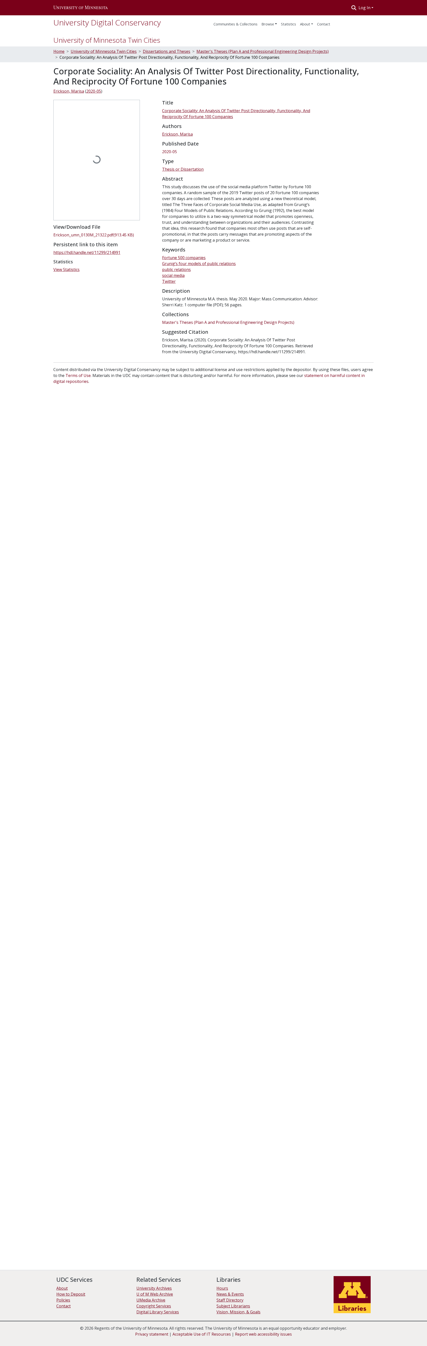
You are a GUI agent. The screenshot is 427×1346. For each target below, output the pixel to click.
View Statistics (66, 269)
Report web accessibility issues (263, 1334)
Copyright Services (153, 1306)
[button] (80, 7)
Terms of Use (78, 375)
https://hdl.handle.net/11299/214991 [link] (86, 252)
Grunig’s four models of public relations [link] (199, 263)
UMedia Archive (150, 1300)
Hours (222, 1288)
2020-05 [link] (93, 91)
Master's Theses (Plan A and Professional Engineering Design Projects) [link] (262, 51)
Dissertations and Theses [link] (166, 51)
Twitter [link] (169, 281)
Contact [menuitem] (323, 23)
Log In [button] (365, 7)
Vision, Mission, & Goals (238, 1312)
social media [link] (173, 275)
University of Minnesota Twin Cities (106, 40)
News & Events (230, 1294)
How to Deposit (70, 1294)
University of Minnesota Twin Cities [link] (104, 51)
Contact (63, 1306)
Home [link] (58, 51)
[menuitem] (269, 22)
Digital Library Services (157, 1312)
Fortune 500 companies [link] (184, 257)
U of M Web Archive (154, 1294)
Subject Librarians (233, 1306)
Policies (63, 1300)
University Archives (154, 1288)
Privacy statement (151, 1334)
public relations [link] (176, 269)
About (305, 23)
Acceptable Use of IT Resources (201, 1334)
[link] (104, 235)
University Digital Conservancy (107, 22)
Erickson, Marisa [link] (68, 91)
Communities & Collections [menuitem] (235, 23)
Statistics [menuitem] (288, 23)
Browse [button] (267, 23)
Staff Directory (229, 1300)
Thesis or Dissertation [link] (183, 169)
